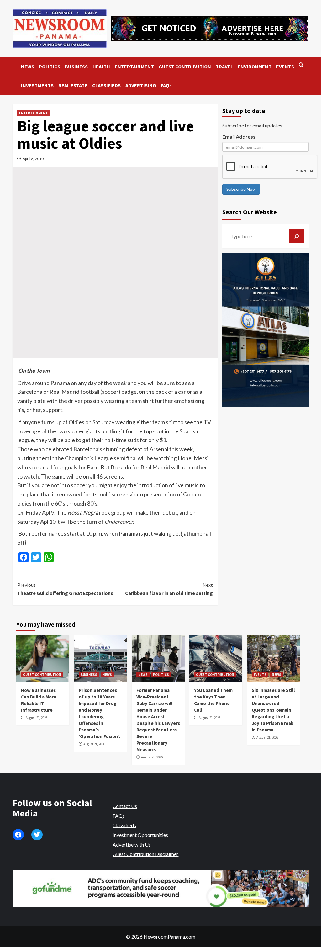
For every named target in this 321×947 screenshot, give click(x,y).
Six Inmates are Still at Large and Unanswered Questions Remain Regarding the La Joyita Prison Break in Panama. (273, 710)
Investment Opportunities (140, 835)
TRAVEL (224, 66)
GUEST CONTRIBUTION (185, 66)
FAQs (166, 85)
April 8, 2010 (33, 158)
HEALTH (101, 66)
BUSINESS (76, 66)
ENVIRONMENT (254, 66)
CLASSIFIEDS (106, 85)
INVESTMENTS (37, 85)
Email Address (238, 137)
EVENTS (285, 66)
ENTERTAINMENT (134, 66)
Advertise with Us (132, 845)
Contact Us (125, 806)
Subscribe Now (241, 189)
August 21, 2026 (36, 717)
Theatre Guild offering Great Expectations (65, 589)
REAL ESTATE (72, 85)
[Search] (301, 65)
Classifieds (124, 825)
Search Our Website (249, 212)
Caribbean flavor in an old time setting (169, 589)
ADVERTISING (140, 85)
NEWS (27, 66)
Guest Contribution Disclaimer (145, 854)
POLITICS (49, 66)
